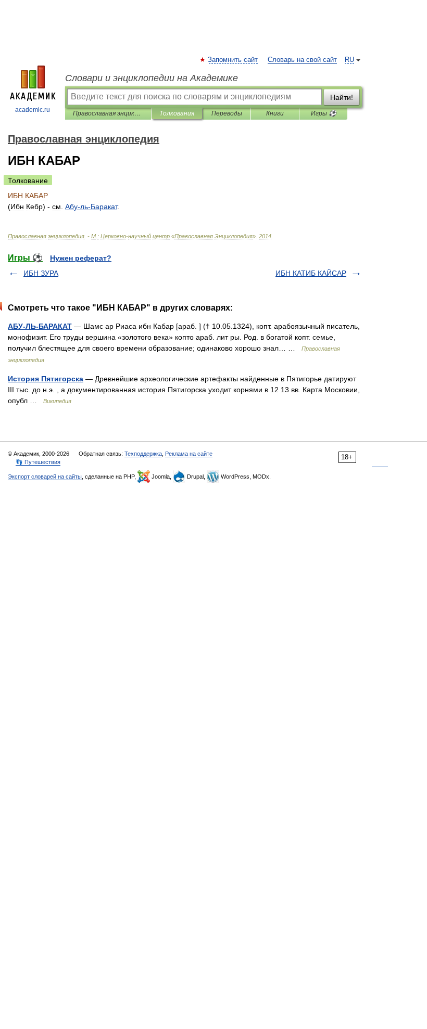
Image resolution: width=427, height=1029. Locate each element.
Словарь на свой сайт (302, 59)
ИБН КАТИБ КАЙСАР (310, 273)
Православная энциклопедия (108, 113)
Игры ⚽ (323, 113)
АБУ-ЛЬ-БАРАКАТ (40, 326)
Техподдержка (143, 454)
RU (349, 59)
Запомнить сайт (233, 59)
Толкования (176, 113)
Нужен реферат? (80, 258)
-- (91, 206)
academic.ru (32, 109)
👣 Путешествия (38, 462)
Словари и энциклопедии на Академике (151, 78)
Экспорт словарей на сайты (45, 476)
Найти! (341, 97)
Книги (275, 113)
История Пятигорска (45, 379)
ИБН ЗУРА (40, 273)
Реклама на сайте (188, 454)
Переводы (226, 113)
